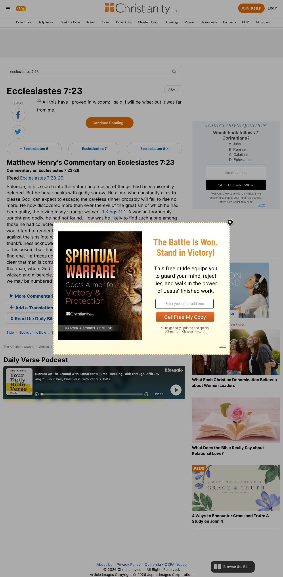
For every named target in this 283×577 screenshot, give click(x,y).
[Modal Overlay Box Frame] (141, 288)
